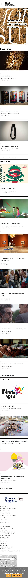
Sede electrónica (4, 520)
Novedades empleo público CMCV (8, 508)
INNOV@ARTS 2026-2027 (7, 406)
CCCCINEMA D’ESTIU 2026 (7, 188)
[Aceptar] (26, 572)
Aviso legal (2, 517)
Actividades (5, 161)
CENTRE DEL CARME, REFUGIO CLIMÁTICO (12, 223)
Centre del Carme (4, 506)
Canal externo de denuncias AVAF (8, 515)
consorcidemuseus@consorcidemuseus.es (10, 551)
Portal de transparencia (5, 510)
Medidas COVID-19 (4, 522)
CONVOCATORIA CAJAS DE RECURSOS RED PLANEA (14, 441)
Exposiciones (5, 49)
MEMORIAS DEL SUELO (7, 76)
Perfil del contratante (5, 513)
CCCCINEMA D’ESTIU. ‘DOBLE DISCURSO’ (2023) (13, 329)
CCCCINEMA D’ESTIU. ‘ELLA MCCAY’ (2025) (12, 364)
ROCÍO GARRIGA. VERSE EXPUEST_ (9, 146)
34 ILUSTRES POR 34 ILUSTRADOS (9, 111)
